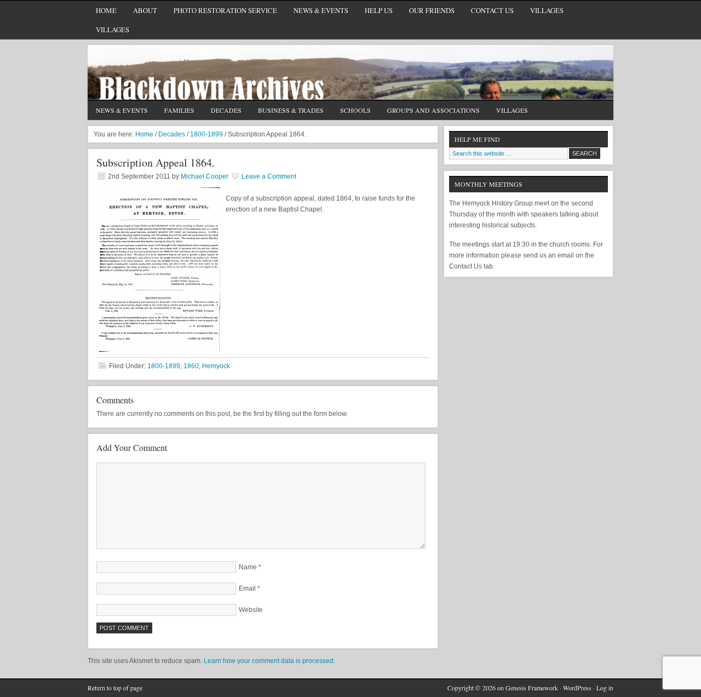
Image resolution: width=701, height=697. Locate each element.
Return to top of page (115, 687)
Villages (547, 10)
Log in (604, 687)
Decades (222, 111)
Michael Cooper (204, 176)
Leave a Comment (269, 176)
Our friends (432, 10)
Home (106, 10)
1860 (191, 366)
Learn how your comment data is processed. (269, 661)
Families (179, 110)
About (141, 12)
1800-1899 (163, 366)
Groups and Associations (429, 111)
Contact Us (488, 12)
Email (247, 588)
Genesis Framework (531, 687)
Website (251, 610)
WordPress (577, 687)
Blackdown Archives (350, 72)
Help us (379, 10)
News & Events (321, 10)
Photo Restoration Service (225, 10)
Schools (351, 111)
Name (248, 567)
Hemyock (216, 366)
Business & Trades (287, 111)
